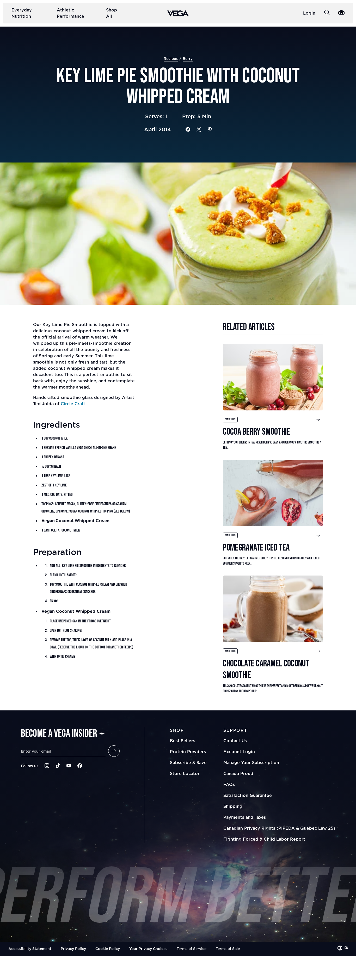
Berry (188, 58)
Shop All (111, 13)
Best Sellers (182, 740)
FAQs (229, 784)
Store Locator (185, 773)
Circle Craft (73, 403)
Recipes (171, 58)
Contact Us (235, 740)
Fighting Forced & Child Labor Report (264, 839)
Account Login (239, 751)
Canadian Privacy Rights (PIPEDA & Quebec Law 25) (279, 828)
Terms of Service (191, 949)
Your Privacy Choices (148, 949)
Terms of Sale (228, 949)
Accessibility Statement (29, 949)
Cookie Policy (107, 949)
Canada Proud (238, 773)
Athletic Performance (70, 13)
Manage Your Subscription (251, 762)
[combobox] (342, 948)
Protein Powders (188, 751)
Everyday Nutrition (21, 13)
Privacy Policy (73, 949)
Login (309, 13)
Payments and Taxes (244, 817)
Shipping (232, 806)
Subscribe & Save (188, 762)
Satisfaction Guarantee (247, 795)
